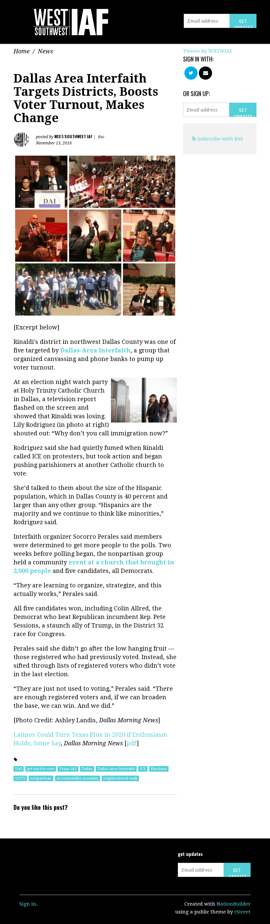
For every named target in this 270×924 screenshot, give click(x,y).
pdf (132, 743)
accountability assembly (77, 778)
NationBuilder (234, 904)
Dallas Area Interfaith (116, 769)
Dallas (87, 769)
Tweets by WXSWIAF (207, 51)
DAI (18, 769)
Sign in (27, 904)
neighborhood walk (120, 778)
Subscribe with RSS (220, 139)
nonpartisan (41, 778)
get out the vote (40, 769)
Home (22, 51)
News (45, 51)
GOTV (20, 778)
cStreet (242, 912)
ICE (143, 769)
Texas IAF (68, 769)
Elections (159, 769)
